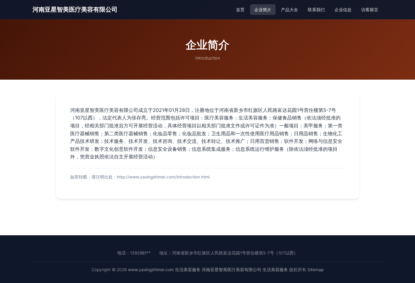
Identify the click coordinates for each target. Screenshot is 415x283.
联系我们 (316, 9)
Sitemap (315, 269)
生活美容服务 (188, 269)
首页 (240, 9)
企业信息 (343, 9)
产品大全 (289, 9)
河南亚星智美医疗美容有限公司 (75, 9)
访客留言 (369, 9)
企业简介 (262, 9)
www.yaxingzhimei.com (151, 269)
